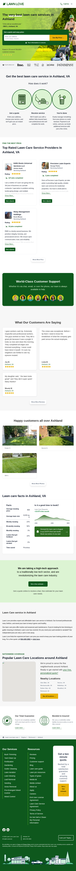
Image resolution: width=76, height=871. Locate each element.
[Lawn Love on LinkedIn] (8, 829)
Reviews (33, 754)
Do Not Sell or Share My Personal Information (38, 820)
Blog (31, 765)
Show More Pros (38, 259)
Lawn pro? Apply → (66, 838)
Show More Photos (38, 483)
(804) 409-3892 (27, 839)
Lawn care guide (36, 769)
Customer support (37, 762)
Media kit (33, 780)
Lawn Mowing (9, 776)
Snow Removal (10, 787)
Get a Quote (10, 201)
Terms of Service (36, 814)
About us (33, 787)
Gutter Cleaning (10, 769)
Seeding (7, 783)
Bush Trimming (10, 754)
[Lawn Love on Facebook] (4, 829)
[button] (72, 4)
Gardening (8, 765)
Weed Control (9, 797)
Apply (32, 790)
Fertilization (8, 762)
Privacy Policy (35, 810)
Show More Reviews (38, 402)
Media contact (35, 783)
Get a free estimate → (38, 584)
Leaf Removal (9, 780)
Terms (18, 844)
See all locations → (49, 696)
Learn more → (19, 728)
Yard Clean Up (10, 758)
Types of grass (35, 776)
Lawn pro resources (37, 772)
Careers (33, 794)
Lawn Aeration (10, 772)
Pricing (32, 758)
